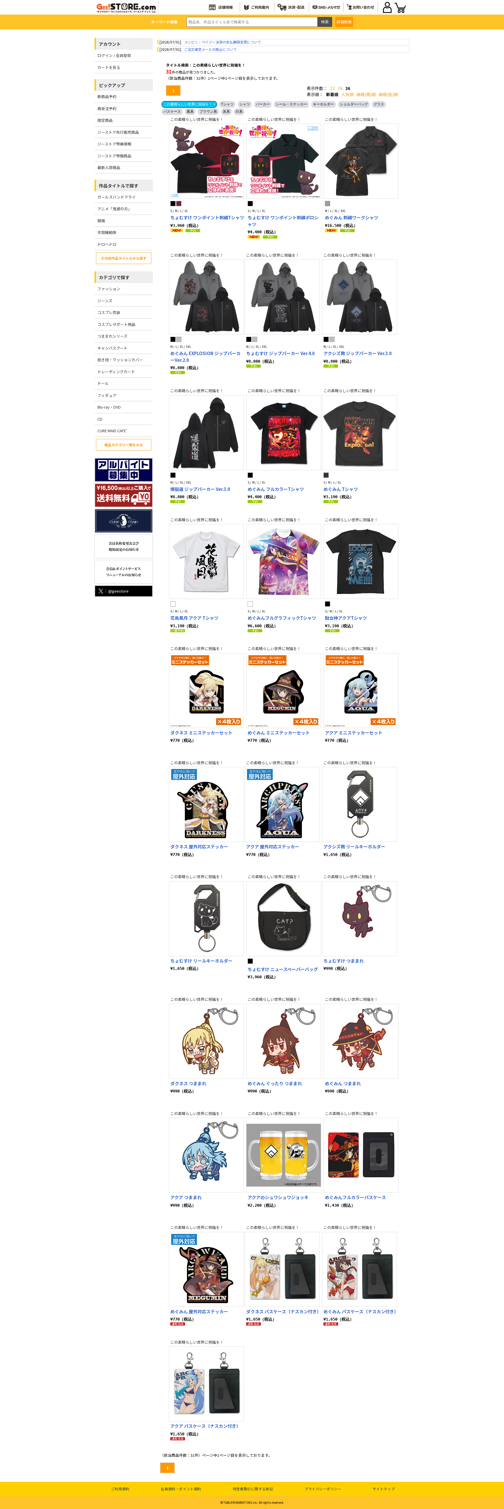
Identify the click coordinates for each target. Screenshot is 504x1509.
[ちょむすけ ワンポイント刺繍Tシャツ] (206, 161)
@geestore (118, 591)
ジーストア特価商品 (114, 156)
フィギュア (106, 395)
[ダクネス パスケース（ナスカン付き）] (282, 1269)
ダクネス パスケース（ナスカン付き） (283, 1311)
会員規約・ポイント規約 (181, 1488)
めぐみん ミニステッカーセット (279, 733)
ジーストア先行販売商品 (118, 132)
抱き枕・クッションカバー (120, 359)
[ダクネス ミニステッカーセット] (206, 690)
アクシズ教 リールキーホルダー (354, 846)
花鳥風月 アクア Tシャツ (194, 618)
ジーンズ (104, 300)
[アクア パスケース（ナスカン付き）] (206, 1384)
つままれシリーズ (112, 336)
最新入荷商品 (108, 167)
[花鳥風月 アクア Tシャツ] (206, 561)
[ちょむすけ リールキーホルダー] (206, 918)
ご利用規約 (120, 1488)
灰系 (226, 112)
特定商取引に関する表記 (253, 1488)
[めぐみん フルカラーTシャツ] (283, 432)
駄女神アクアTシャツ (346, 618)
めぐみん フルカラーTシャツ (276, 489)
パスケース (172, 112)
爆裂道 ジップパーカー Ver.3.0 (200, 489)
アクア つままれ (186, 1197)
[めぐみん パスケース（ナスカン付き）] (359, 1269)
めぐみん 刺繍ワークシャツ (351, 217)
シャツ (244, 104)
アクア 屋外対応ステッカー (272, 846)
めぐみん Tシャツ (340, 489)
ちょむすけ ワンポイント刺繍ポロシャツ (283, 220)
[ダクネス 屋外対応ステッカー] (206, 804)
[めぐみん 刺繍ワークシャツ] (361, 161)
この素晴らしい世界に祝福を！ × (189, 104)
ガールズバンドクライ (116, 197)
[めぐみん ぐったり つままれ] (283, 1041)
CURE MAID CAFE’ (112, 430)
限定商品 (105, 120)
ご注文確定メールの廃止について (210, 49)
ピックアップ (112, 85)
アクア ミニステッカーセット (353, 733)
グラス (379, 104)
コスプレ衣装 (108, 312)
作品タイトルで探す (118, 186)
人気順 (347, 94)
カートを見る (108, 67)
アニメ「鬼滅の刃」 (114, 208)
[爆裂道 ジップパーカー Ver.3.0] (206, 432)
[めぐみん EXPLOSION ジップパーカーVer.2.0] (206, 297)
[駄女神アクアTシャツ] (361, 561)
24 (340, 88)
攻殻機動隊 (106, 232)
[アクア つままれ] (206, 1155)
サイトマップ (384, 1488)
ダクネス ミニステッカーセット (201, 733)
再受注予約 (106, 108)
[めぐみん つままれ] (361, 1041)
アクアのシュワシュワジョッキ (278, 1197)
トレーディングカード (116, 371)
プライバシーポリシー (322, 1488)
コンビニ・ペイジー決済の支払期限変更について (222, 41)
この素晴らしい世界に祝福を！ (196, 119)
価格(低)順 (388, 94)
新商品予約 (106, 96)
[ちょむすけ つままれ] (359, 918)
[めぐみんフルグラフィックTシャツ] (283, 561)
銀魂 (101, 220)
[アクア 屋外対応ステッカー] (282, 804)
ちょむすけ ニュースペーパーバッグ (283, 969)
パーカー (263, 104)
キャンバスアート (112, 348)
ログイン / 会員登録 (114, 55)
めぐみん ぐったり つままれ (275, 1083)
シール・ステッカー (291, 104)
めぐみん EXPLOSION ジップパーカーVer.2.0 (205, 356)
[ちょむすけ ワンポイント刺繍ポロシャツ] (283, 161)
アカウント (110, 44)
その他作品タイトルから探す (123, 258)
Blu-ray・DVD (109, 407)
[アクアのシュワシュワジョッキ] (283, 1155)
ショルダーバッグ (354, 104)
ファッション (108, 288)
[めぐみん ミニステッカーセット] (283, 690)
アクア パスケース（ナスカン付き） (205, 1426)
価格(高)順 (366, 94)
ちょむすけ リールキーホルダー (201, 961)
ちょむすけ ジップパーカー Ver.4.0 (280, 353)
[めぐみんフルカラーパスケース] (361, 1155)
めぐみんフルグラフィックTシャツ (282, 618)
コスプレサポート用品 (116, 324)
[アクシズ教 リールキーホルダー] (359, 804)
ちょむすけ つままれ (343, 961)
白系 (239, 112)
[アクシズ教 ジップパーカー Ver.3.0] (359, 297)
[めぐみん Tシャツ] (359, 432)
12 (332, 88)
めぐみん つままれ (343, 1083)
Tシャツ (227, 104)
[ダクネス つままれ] (206, 1041)
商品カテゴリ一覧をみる (123, 444)
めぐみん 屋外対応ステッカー (199, 1311)
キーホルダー (323, 104)
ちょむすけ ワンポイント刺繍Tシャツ (207, 217)
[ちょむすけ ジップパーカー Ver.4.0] (282, 297)
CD (99, 419)
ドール (103, 383)
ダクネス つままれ (188, 1083)
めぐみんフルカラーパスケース (355, 1197)
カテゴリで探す (114, 277)
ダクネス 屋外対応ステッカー (199, 846)
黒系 (190, 112)
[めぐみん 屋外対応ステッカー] (206, 1269)
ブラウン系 (208, 112)
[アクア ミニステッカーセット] (361, 690)
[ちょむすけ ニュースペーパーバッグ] (283, 918)
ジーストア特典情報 (114, 144)
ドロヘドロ (106, 244)
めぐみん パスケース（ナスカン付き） (360, 1311)
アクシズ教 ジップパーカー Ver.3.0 (357, 353)
